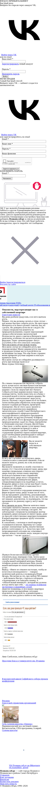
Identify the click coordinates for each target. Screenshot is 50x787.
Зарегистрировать (10, 64)
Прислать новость (8, 783)
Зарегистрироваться (15, 282)
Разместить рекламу (9, 781)
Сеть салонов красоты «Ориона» (17, 724)
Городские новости (11, 314)
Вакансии (4, 779)
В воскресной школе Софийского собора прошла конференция (25, 680)
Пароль (6, 69)
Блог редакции (7, 777)
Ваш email (7, 59)
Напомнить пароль (10, 74)
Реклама (6, 700)
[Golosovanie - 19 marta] (25, 626)
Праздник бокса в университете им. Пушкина (23, 661)
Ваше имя (7, 144)
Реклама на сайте (8, 284)
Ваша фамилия (9, 153)
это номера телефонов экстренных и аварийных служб (24, 585)
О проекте (4, 775)
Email (5, 139)
